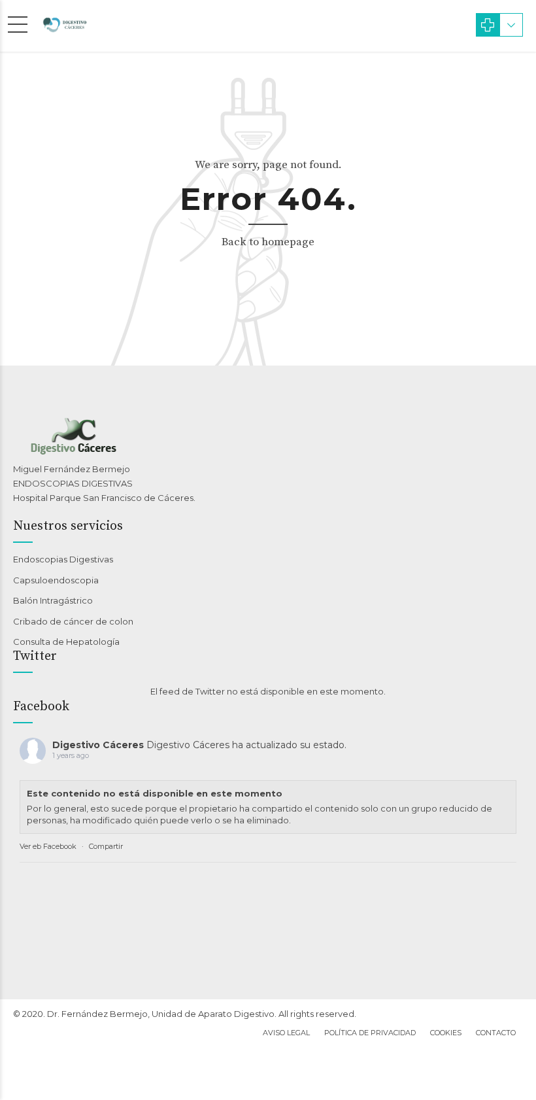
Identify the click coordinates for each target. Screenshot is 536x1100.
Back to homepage (268, 242)
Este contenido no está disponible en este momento (154, 793)
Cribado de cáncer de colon (73, 621)
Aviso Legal (286, 1032)
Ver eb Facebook (48, 846)
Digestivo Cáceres (98, 745)
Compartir (106, 846)
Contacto (496, 1032)
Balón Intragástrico (53, 600)
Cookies (445, 1032)
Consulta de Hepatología (66, 641)
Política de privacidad (370, 1032)
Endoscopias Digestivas (63, 559)
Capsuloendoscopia (56, 580)
